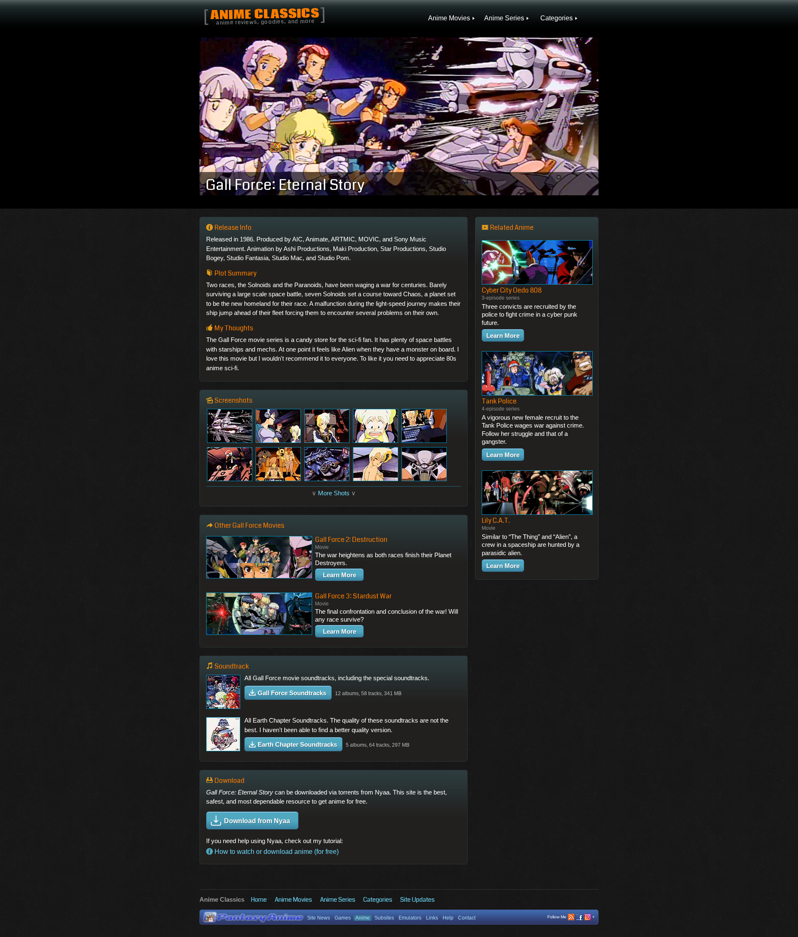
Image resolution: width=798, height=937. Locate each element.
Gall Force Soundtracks (292, 692)
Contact (466, 918)
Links (432, 918)
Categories (377, 899)
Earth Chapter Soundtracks (297, 744)
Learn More (339, 574)
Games (343, 918)
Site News (318, 918)
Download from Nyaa (257, 820)
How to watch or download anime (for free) (276, 851)
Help (448, 918)
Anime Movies (293, 899)
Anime (362, 918)
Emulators (410, 918)
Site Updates (417, 899)
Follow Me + (571, 917)
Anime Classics (264, 14)
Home (259, 899)
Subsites (384, 918)
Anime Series (337, 899)
